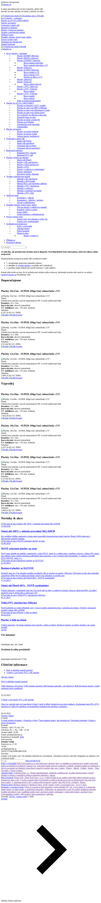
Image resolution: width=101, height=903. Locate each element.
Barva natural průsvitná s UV (36, 65)
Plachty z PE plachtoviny (27, 162)
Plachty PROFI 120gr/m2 (27, 58)
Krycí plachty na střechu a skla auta (31, 115)
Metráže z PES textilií (26, 181)
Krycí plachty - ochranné (11, 18)
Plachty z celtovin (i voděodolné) (30, 169)
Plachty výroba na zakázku (12, 30)
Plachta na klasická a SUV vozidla (31, 105)
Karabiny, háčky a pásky (27, 209)
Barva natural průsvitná (33, 63)
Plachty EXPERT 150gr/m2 (28, 60)
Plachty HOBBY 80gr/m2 (28, 56)
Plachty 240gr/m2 (24, 79)
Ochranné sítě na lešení (26, 146)
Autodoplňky (22, 127)
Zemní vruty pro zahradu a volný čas (32, 219)
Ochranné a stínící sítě (10, 25)
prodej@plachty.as (8, 275)
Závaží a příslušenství (26, 202)
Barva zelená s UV (31, 75)
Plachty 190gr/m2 (24, 68)
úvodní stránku (24, 265)
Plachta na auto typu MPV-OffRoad (32, 108)
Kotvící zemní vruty (9, 39)
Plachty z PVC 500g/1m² (27, 86)
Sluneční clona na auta (26, 117)
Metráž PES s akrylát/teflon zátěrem (32, 183)
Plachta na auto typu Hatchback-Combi (33, 110)
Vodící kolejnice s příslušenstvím (30, 214)
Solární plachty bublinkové (28, 136)
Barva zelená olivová (32, 84)
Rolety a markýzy (31, 236)
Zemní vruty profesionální (28, 221)
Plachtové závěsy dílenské (28, 174)
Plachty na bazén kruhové (27, 131)
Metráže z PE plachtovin (27, 179)
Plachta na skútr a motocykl (28, 120)
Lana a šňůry (22, 212)
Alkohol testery (23, 228)
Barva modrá (29, 96)
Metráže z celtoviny (25, 188)
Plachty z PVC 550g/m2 (27, 89)
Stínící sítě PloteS (24, 141)
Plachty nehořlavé (24, 172)
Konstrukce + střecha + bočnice (30, 200)
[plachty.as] (6, 4)
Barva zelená (29, 91)
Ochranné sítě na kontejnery (28, 148)
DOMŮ (4, 799)
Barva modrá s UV (31, 72)
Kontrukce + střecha (25, 198)
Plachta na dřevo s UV (33, 77)
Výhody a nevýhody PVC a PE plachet (22, 672)
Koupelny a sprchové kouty (12, 787)
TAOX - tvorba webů (18, 796)
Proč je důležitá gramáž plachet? (19, 670)
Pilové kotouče (23, 231)
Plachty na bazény (8, 23)
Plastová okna (23, 233)
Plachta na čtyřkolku (25, 122)
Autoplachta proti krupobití (28, 124)
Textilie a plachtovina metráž (13, 32)
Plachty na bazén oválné (27, 134)
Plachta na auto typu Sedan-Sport (31, 112)
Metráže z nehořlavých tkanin (29, 191)
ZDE (22, 737)
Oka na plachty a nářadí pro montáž (32, 207)
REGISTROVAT (33, 761)
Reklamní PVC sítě (25, 155)
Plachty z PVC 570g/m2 (27, 94)
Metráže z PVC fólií (25, 193)
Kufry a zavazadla (24, 226)
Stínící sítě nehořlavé (25, 143)
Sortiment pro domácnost (11, 42)
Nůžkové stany (7, 35)
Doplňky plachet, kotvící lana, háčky (16, 37)
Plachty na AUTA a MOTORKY (15, 20)
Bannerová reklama (9, 28)
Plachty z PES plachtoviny (28, 165)
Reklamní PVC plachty (26, 153)
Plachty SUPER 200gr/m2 (28, 70)
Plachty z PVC (23, 167)
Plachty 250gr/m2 (24, 82)
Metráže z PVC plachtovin (28, 186)
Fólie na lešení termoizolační (29, 101)
